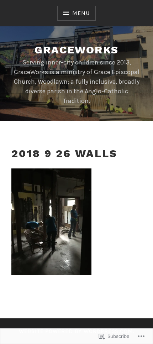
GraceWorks (77, 49)
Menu (80, 13)
